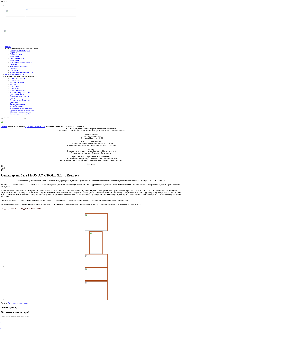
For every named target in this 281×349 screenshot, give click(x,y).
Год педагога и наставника (35, 127)
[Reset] (25, 118)
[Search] (2, 118)
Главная (4, 127)
